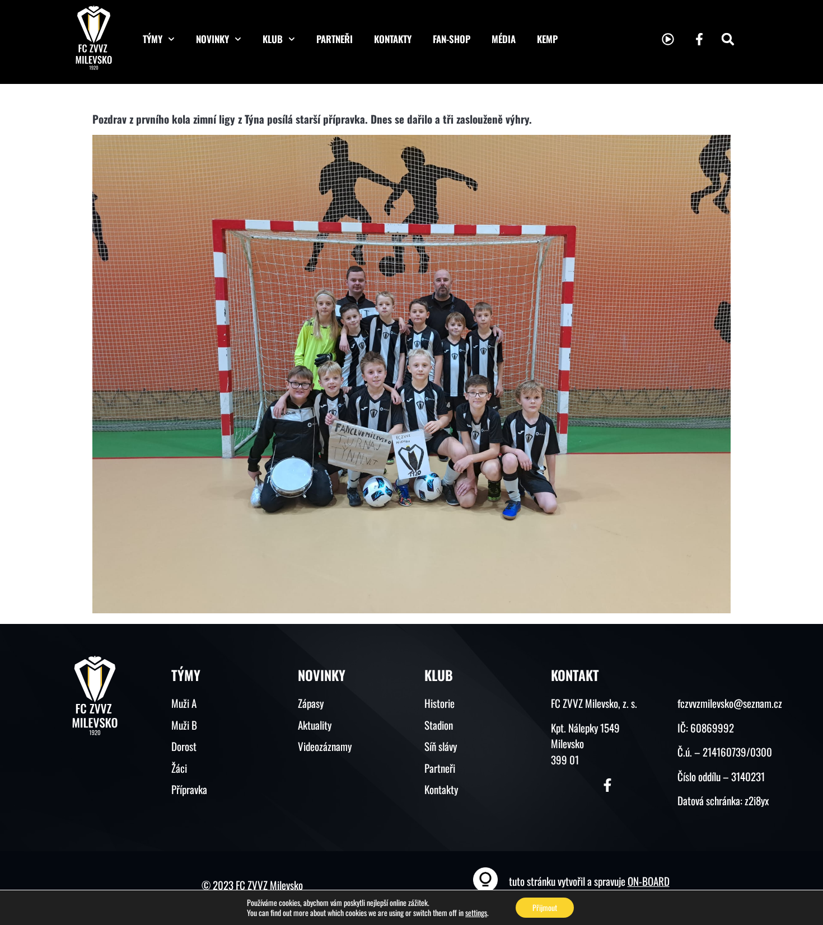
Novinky (212, 39)
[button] (728, 39)
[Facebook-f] (699, 39)
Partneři (334, 39)
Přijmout (544, 907)
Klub (273, 39)
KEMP (547, 39)
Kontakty (393, 39)
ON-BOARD (649, 881)
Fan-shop (451, 39)
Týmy (152, 39)
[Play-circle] (668, 39)
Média (504, 39)
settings (476, 913)
